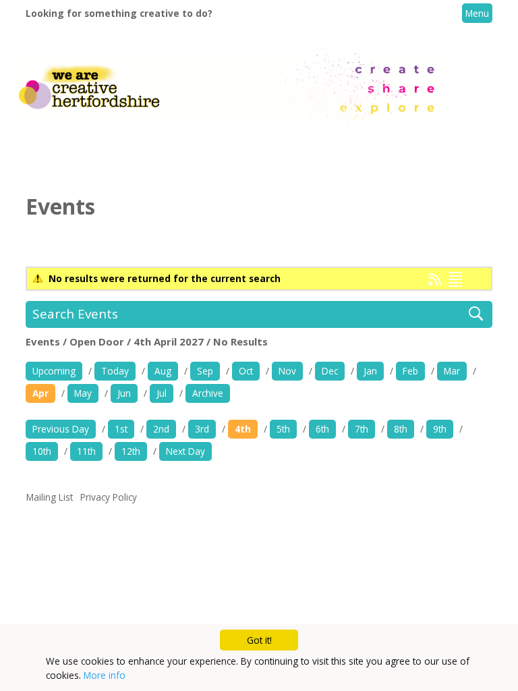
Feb (410, 370)
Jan (370, 370)
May (83, 393)
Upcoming (54, 370)
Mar (452, 370)
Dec (330, 370)
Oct (246, 370)
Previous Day (60, 428)
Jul (161, 393)
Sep (205, 370)
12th (130, 451)
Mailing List (49, 497)
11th (86, 451)
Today (115, 370)
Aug (162, 370)
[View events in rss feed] (435, 282)
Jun (124, 393)
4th (243, 428)
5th (283, 428)
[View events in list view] (455, 279)
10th (41, 451)
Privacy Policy (108, 497)
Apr (40, 393)
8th (400, 428)
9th (440, 428)
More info (104, 675)
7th (361, 428)
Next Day (185, 451)
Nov (287, 370)
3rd (202, 428)
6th (322, 428)
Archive (207, 393)
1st (121, 428)
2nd (161, 428)
